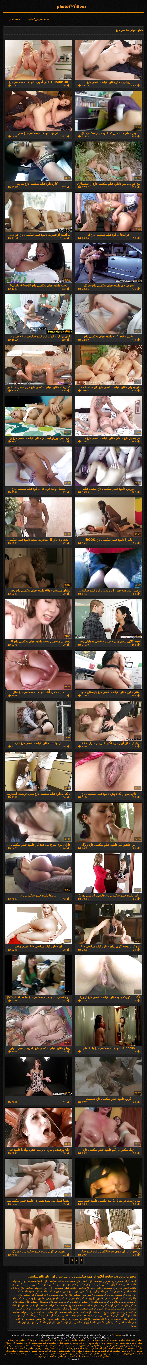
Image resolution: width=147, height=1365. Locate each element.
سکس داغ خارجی (70, 1294)
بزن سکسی (83, 1340)
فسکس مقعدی (53, 1345)
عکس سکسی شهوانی (111, 1353)
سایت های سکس (92, 1350)
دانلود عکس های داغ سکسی (120, 1287)
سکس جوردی (129, 1353)
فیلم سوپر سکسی (73, 1348)
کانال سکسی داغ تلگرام (93, 1318)
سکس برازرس (23, 1345)
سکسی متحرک (85, 1356)
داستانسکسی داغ (33, 1280)
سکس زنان (17, 1342)
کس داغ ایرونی (69, 1318)
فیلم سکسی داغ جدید (35, 1308)
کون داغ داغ (34, 1322)
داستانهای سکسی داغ (110, 1284)
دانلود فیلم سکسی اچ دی (36, 1342)
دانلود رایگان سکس (28, 1340)
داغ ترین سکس (58, 1284)
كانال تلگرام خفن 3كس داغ (111, 1315)
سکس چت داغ (58, 1301)
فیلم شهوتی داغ (113, 1311)
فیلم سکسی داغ (58, 1308)
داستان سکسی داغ (55, 1280)
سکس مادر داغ (97, 1301)
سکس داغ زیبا (96, 1298)
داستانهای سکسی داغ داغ (82, 1284)
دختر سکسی (12, 1340)
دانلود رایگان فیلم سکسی (64, 1340)
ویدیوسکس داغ (85, 1315)
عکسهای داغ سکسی (71, 1305)
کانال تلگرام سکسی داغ (42, 1315)
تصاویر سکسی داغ (100, 1280)
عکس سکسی (64, 1350)
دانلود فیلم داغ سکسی (90, 1287)
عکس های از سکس (67, 1356)
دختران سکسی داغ (111, 1291)
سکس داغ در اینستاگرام (44, 1294)
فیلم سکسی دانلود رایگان (99, 1345)
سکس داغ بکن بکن (92, 1294)
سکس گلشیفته (101, 1356)
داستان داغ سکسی (77, 1280)
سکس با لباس (71, 1342)
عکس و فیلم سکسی (14, 1353)
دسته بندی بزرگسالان (38, 19)
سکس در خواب (90, 1348)
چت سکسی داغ (67, 1315)
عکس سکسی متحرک (16, 1348)
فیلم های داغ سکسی (91, 1311)
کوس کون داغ (60, 1322)
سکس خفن (136, 1340)
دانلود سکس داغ (22, 1284)
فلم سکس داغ (26, 1305)
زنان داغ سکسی (90, 1291)
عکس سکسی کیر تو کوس (114, 1350)
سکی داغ (19, 1301)
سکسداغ (43, 1301)
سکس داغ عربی (78, 1298)
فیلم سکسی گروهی (53, 1348)
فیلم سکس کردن (121, 1342)
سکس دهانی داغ (117, 1301)
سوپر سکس (119, 1345)
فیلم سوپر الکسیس (35, 1353)
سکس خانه (77, 1350)
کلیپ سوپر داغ (51, 1318)
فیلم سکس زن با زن (89, 1342)
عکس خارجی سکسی (101, 1340)
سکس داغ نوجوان (57, 1298)
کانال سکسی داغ (117, 1318)
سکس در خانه (37, 1345)
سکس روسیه (44, 1340)
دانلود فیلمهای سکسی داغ (34, 1287)
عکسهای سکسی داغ (47, 1305)
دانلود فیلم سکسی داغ (63, 1287)
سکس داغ (73, 5)
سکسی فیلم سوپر (47, 1356)
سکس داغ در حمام (116, 1298)
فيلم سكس (23, 1350)
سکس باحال (106, 1342)
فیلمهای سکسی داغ (42, 1311)
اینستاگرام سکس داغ (124, 1280)
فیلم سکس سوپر (54, 1353)
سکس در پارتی (135, 1350)
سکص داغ (31, 1301)
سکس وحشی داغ (78, 1301)
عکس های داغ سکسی (96, 1305)
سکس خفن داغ (113, 1294)
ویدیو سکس (68, 1353)
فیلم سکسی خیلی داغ (81, 1308)
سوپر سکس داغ (52, 1291)
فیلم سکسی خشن (121, 1340)
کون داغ (46, 1322)
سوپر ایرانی (50, 1350)
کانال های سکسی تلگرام (87, 1353)
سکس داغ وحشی (35, 1298)
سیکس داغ (117, 1305)
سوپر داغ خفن (71, 1291)
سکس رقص (137, 1342)
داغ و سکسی (40, 1284)
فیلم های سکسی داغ (66, 1311)
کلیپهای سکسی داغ (80, 1322)
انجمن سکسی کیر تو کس (73, 1345)
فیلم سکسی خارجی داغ (108, 1308)
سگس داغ (130, 1305)
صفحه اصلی (14, 19)
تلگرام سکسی (56, 1342)
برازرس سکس (35, 1348)
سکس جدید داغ (33, 1291)
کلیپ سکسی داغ (31, 1318)
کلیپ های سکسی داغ (105, 1322)
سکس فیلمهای (37, 1350)
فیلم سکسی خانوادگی (109, 1348)
